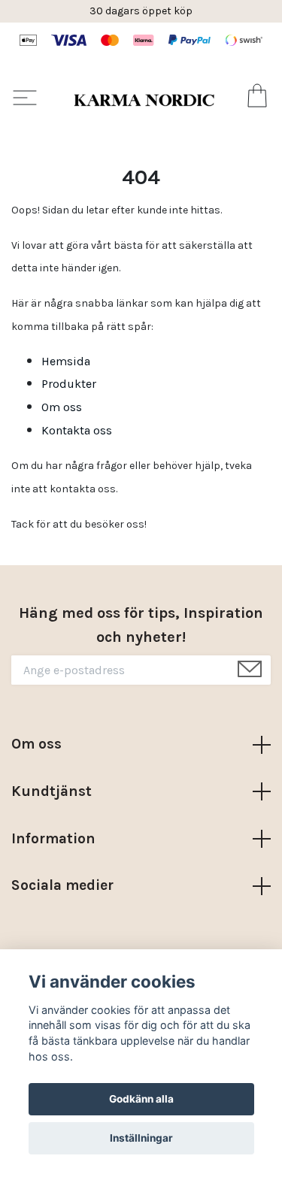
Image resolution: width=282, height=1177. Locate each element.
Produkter (68, 384)
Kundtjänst (51, 791)
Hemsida (65, 361)
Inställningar (141, 1138)
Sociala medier (62, 885)
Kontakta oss (76, 430)
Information (53, 838)
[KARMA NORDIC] (144, 99)
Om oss (61, 407)
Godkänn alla (141, 1099)
